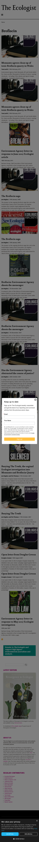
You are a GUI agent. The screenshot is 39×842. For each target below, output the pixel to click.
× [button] (37, 821)
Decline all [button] (28, 834)
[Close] (35, 400)
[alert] (19, 830)
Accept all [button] (10, 834)
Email (6, 414)
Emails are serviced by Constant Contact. (19, 433)
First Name (7, 420)
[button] (19, 839)
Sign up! (19, 439)
